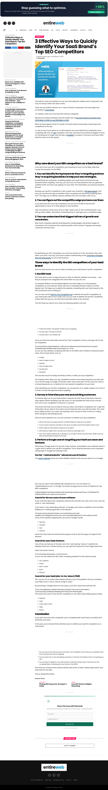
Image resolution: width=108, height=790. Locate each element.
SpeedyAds (48, 780)
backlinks (70, 135)
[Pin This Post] (21, 48)
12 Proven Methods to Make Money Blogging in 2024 (15, 158)
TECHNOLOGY (15, 107)
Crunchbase (49, 110)
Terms (75, 780)
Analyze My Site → (96, 12)
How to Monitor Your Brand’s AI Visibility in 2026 (16, 91)
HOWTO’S (83, 30)
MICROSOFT (8, 141)
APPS (13, 141)
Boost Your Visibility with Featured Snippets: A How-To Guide (15, 83)
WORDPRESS (74, 30)
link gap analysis (91, 191)
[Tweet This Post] (15, 48)
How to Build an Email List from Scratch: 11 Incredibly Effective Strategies (15, 188)
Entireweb (41, 58)
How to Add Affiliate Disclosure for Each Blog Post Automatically (14, 166)
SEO (52, 30)
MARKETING (23, 30)
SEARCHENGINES (44, 30)
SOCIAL (58, 30)
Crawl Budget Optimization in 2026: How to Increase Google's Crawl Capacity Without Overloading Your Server (15, 112)
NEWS (30, 30)
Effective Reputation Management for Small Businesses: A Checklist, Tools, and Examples (14, 136)
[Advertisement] (17, 65)
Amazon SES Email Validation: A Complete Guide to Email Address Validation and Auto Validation (14, 124)
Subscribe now (70, 724)
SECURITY (65, 30)
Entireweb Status (58, 780)
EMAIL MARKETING (9, 119)
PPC (36, 30)
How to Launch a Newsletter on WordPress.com (15, 180)
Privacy (68, 780)
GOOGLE (7, 80)
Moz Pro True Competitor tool (61, 294)
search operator (44, 458)
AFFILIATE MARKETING (14, 155)
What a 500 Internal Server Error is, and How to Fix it (15, 173)
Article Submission (37, 780)
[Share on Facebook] (8, 48)
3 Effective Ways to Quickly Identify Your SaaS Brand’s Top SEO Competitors (15, 40)
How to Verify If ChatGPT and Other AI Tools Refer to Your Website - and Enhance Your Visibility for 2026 (15, 100)
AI (16, 30)
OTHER (90, 30)
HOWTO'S (7, 35)
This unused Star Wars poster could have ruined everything (14, 196)
